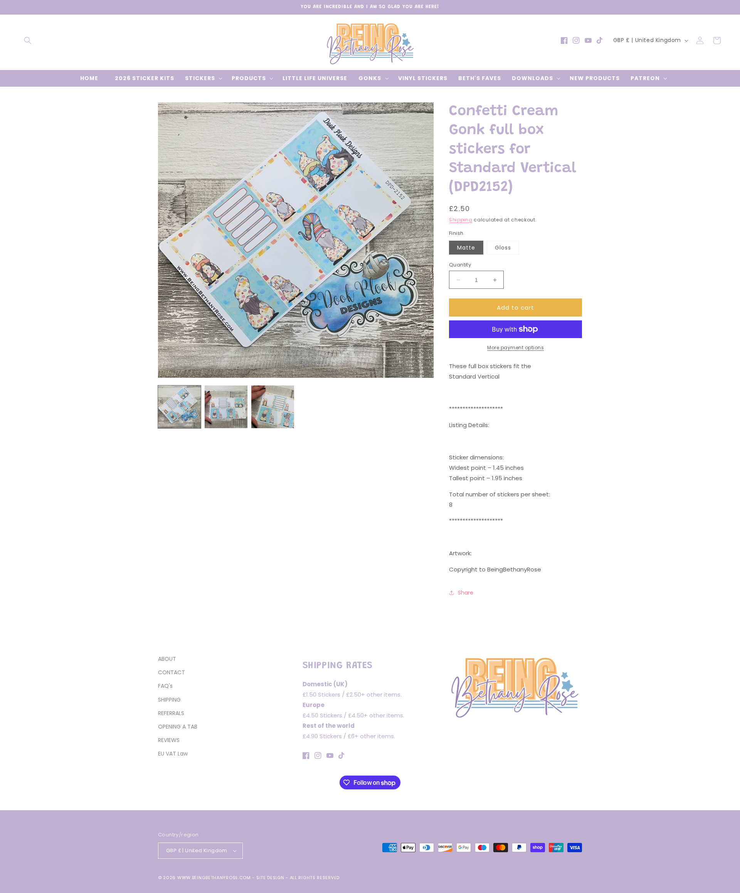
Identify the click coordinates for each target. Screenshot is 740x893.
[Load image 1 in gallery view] (179, 406)
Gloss (503, 247)
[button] (27, 40)
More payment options (515, 347)
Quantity (460, 264)
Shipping (461, 219)
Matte (466, 247)
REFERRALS (171, 713)
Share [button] (465, 592)
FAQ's (165, 686)
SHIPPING (169, 700)
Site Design (270, 878)
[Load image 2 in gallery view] (226, 406)
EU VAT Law (173, 753)
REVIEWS (169, 740)
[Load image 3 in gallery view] (272, 406)
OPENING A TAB (177, 726)
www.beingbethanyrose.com (214, 878)
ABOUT (167, 659)
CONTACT (171, 672)
